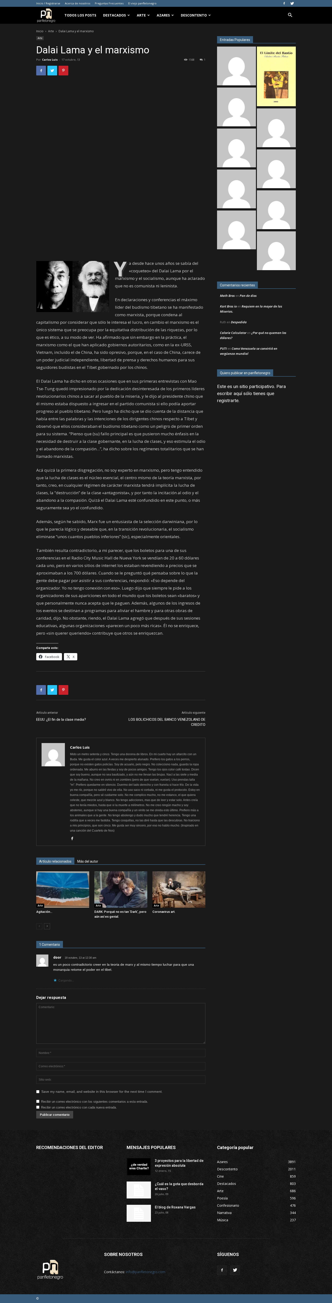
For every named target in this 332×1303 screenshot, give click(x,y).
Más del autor (87, 861)
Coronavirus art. (163, 912)
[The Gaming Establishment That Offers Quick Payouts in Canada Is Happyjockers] (276, 169)
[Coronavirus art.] (178, 889)
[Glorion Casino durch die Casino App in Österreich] (276, 210)
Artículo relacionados (55, 861)
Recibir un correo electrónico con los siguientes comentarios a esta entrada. (94, 1101)
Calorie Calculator (233, 333)
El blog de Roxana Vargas (175, 1207)
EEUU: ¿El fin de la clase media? (61, 719)
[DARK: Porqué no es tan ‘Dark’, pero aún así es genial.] (120, 889)
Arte (141, 15)
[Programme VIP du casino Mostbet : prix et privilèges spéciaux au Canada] (236, 108)
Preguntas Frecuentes (109, 3)
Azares (163, 15)
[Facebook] (284, 3)
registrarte (227, 400)
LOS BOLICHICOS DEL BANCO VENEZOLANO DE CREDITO (167, 722)
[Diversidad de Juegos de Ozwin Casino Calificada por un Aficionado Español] (236, 190)
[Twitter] (292, 3)
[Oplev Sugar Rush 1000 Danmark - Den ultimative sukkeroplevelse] (236, 67)
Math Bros (227, 295)
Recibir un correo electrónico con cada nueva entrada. (79, 1107)
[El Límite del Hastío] (276, 77)
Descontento (194, 15)
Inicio (40, 31)
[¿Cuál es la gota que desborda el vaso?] (139, 1190)
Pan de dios (248, 295)
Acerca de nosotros (77, 3)
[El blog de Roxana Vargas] (139, 1213)
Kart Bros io (228, 306)
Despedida (239, 322)
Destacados (114, 15)
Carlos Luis (50, 59)
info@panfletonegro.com (145, 1272)
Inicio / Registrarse (48, 3)
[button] (290, 15)
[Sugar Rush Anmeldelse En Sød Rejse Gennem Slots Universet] (236, 149)
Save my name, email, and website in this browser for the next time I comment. (102, 1091)
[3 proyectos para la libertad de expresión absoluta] (139, 1166)
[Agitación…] (62, 889)
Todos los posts (80, 15)
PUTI (223, 348)
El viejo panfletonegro (142, 3)
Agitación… (44, 912)
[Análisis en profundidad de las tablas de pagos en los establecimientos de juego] (276, 128)
